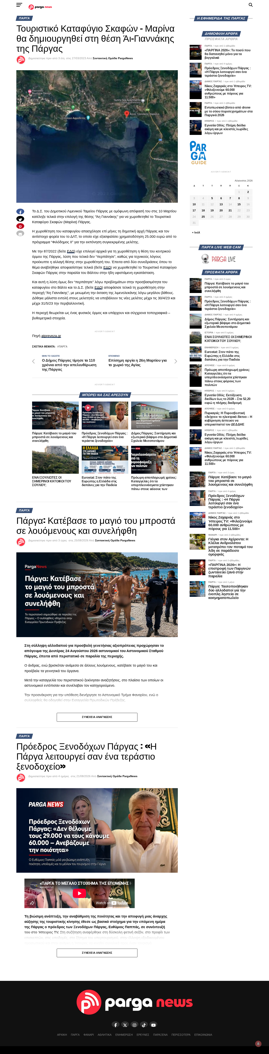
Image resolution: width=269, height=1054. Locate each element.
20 (221, 210)
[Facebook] (116, 1024)
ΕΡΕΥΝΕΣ (143, 1034)
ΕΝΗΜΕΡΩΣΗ (124, 1034)
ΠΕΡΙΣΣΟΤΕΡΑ (181, 1034)
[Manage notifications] (258, 1044)
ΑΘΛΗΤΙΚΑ (104, 1034)
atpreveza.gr (51, 336)
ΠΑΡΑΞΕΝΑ (160, 1034)
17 (194, 210)
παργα (63, 346)
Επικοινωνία (203, 1034)
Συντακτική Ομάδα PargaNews (113, 58)
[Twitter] (125, 1024)
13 (221, 204)
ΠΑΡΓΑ (75, 1034)
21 (230, 210)
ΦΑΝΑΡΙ (88, 1034)
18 (203, 210)
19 (212, 210)
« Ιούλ (196, 232)
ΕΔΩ (70, 251)
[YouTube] (153, 1024)
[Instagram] (134, 1024)
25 (203, 216)
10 (194, 204)
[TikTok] (144, 1024)
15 (239, 204)
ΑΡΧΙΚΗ (62, 1034)
